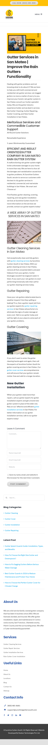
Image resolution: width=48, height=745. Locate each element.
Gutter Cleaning (11, 513)
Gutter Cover (10, 519)
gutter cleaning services (20, 261)
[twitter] (8, 715)
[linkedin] (16, 715)
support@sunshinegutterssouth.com (22, 710)
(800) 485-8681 (13, 705)
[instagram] (12, 715)
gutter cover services (15, 370)
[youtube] (20, 715)
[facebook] (4, 715)
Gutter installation (12, 525)
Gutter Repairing (11, 530)
